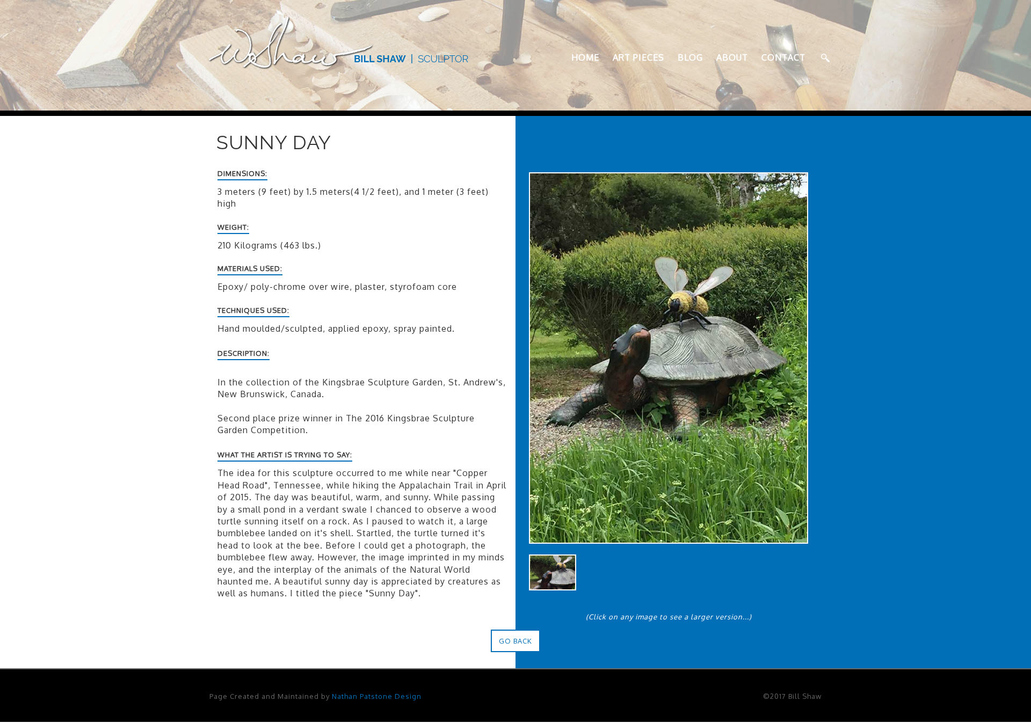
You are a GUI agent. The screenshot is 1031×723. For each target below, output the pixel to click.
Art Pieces (638, 57)
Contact (783, 57)
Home (585, 57)
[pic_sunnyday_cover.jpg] (552, 571)
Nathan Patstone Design (377, 696)
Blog (690, 57)
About (732, 57)
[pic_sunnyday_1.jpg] (668, 357)
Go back (515, 641)
